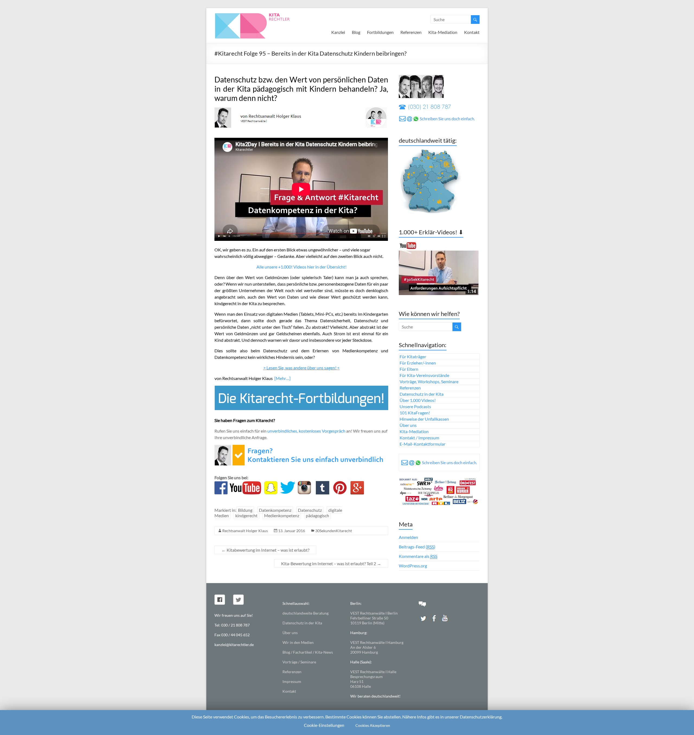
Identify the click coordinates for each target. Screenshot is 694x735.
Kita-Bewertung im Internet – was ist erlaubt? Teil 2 (331, 563)
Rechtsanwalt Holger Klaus (245, 530)
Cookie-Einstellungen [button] (324, 725)
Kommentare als (418, 556)
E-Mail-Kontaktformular (422, 443)
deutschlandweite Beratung (305, 613)
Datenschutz (310, 510)
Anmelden (408, 537)
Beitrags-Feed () (417, 546)
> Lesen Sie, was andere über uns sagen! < (301, 367)
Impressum (291, 681)
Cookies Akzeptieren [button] (372, 725)
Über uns (408, 425)
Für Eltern (409, 369)
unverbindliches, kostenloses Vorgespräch (306, 430)
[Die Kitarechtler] (259, 14)
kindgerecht (246, 515)
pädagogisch (317, 515)
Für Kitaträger (413, 356)
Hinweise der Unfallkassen (424, 418)
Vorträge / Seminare (299, 662)
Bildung (245, 510)
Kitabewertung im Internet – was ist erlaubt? (265, 549)
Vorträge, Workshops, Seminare (429, 381)
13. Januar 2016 (291, 530)
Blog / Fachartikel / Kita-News (307, 652)
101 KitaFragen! (415, 412)
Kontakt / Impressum (419, 437)
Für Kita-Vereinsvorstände (424, 375)
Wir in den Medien (298, 642)
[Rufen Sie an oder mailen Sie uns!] (300, 447)
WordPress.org (413, 565)
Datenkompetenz (275, 510)
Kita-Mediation (442, 32)
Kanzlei (338, 32)
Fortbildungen (380, 32)
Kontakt (472, 32)
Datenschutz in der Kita (422, 394)
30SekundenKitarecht (333, 530)
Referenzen (411, 32)
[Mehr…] (282, 378)
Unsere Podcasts (415, 406)
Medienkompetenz (281, 515)
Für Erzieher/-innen (418, 362)
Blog (356, 32)
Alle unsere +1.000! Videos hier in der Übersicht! (301, 266)
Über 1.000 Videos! (418, 400)
